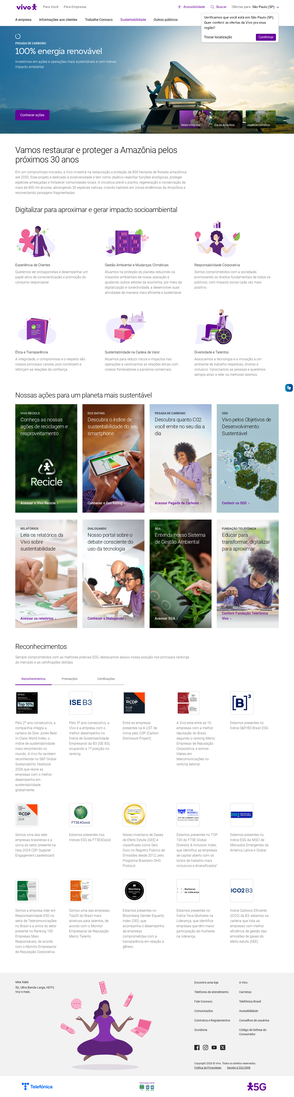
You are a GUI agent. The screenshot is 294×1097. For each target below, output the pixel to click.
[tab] (33, 677)
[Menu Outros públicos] (179, 20)
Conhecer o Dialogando (106, 618)
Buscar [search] (221, 7)
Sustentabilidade (133, 20)
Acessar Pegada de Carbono (177, 503)
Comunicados (203, 1011)
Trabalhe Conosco (99, 20)
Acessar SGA (165, 618)
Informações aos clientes (58, 20)
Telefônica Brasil (250, 1001)
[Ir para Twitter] (222, 1047)
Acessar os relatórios (37, 618)
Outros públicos (166, 20)
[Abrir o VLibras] (289, 388)
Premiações (69, 679)
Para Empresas (75, 7)
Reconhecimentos (33, 679)
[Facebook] (197, 1047)
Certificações (106, 679)
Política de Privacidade (208, 1067)
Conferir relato (31, 115)
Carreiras (245, 992)
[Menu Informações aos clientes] (79, 20)
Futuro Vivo (24, 43)
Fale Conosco (203, 1001)
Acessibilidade (194, 7)
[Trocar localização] (277, 7)
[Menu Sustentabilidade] (148, 20)
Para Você (51, 7)
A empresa (23, 20)
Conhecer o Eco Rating (105, 503)
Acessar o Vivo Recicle (38, 503)
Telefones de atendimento (211, 992)
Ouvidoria (200, 1030)
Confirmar (266, 37)
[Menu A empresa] (33, 20)
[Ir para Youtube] (214, 1047)
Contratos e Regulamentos (212, 1020)
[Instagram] (205, 1047)
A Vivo (243, 982)
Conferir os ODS (235, 503)
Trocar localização (218, 37)
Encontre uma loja (206, 982)
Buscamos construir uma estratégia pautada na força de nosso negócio (63, 64)
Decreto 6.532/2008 (238, 1067)
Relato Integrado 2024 (56, 51)
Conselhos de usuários (254, 1020)
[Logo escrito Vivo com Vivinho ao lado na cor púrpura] (26, 6)
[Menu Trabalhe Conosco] (114, 20)
